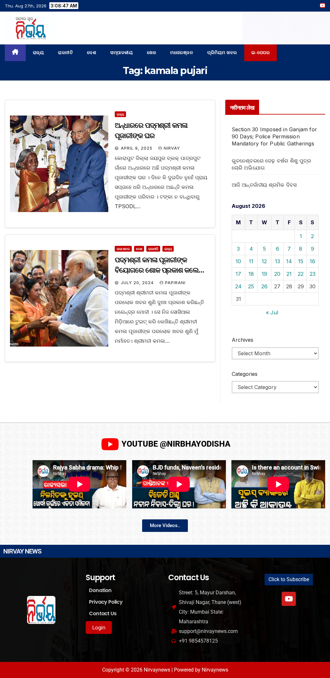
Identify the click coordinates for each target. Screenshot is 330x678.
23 (312, 274)
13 (277, 261)
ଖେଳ (151, 52)
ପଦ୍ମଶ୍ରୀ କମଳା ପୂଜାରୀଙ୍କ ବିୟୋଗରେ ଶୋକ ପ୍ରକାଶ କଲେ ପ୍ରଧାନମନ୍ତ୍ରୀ (157, 270)
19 (264, 274)
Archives (242, 340)
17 (238, 274)
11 (251, 261)
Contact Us (102, 613)
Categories (244, 374)
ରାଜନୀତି (65, 52)
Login (98, 627)
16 (312, 261)
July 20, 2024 (138, 282)
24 (238, 286)
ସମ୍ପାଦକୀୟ (121, 52)
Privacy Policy (105, 602)
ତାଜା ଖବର (123, 249)
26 (264, 286)
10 (238, 261)
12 (264, 261)
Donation (100, 590)
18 (251, 274)
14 (289, 261)
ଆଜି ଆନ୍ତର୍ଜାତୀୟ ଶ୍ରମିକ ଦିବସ (264, 184)
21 (289, 274)
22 (301, 274)
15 (300, 261)
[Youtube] (289, 599)
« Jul (272, 312)
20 (277, 274)
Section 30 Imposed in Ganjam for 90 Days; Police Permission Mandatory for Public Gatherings (274, 136)
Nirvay (172, 148)
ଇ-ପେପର (260, 52)
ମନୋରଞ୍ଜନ (181, 52)
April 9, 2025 (137, 148)
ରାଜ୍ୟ (38, 52)
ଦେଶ (91, 52)
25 (251, 286)
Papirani (175, 282)
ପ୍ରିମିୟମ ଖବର (222, 52)
